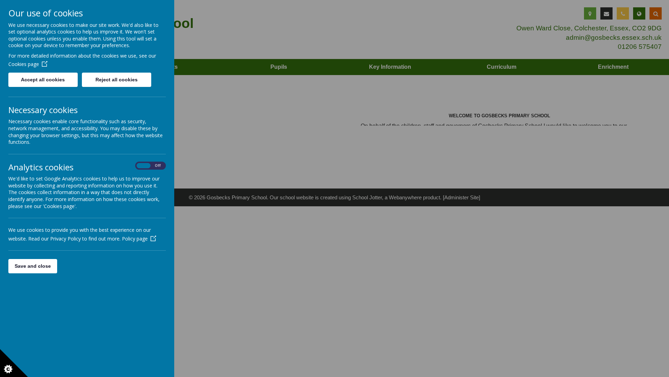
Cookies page (23, 64)
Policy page (135, 238)
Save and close (33, 266)
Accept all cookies (43, 79)
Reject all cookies (116, 79)
